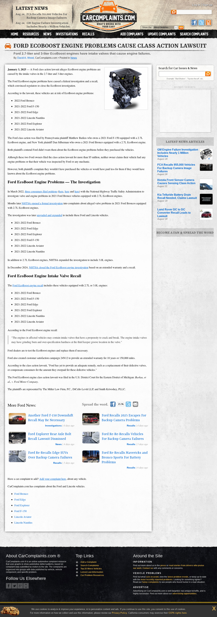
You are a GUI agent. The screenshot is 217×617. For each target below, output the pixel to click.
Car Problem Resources (92, 575)
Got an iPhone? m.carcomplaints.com (26, 586)
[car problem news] (48, 34)
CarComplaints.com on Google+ (20, 586)
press (163, 565)
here (61, 191)
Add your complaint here (52, 479)
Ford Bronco (21, 493)
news (58, 444)
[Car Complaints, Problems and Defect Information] (108, 15)
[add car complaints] (133, 34)
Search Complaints (90, 565)
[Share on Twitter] (128, 404)
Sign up (207, 4)
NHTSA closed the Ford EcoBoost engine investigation (58, 267)
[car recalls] (88, 34)
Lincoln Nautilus (23, 522)
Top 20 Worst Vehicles (91, 568)
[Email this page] (135, 404)
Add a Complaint (88, 562)
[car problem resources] (32, 34)
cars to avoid (152, 577)
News (74, 57)
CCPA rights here (177, 613)
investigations (53, 425)
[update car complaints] (163, 34)
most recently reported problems (157, 579)
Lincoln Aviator (22, 516)
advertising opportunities (184, 593)
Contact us (148, 568)
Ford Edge (20, 499)
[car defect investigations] (68, 34)
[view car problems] (16, 34)
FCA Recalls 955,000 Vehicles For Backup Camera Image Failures (47, 16)
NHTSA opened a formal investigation (42, 203)
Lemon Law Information (92, 572)
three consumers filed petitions (41, 191)
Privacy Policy (119, 613)
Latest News (32, 8)
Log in (196, 4)
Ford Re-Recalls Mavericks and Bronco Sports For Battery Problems (125, 457)
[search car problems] (195, 34)
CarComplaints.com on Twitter (14, 586)
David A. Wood (25, 57)
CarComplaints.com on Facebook (8, 586)
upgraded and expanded (49, 215)
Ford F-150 (20, 511)
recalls (131, 425)
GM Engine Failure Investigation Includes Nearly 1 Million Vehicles (48, 25)
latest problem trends (178, 577)
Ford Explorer (21, 505)
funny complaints (150, 582)
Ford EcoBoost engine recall (28, 285)
